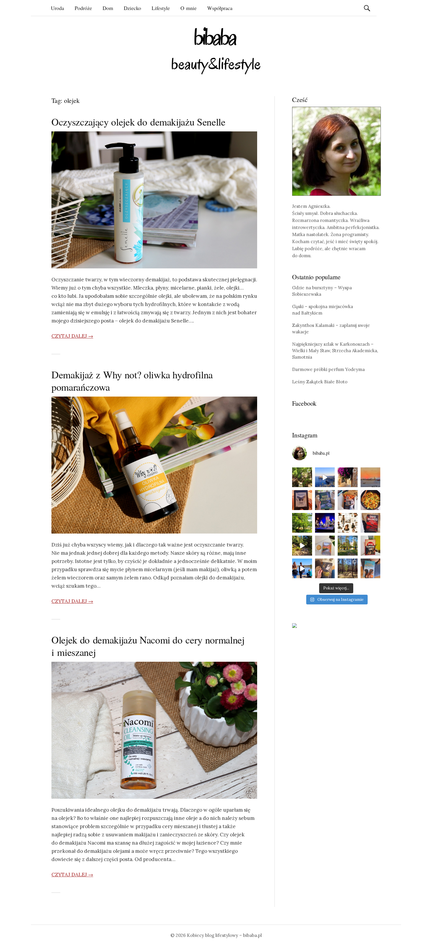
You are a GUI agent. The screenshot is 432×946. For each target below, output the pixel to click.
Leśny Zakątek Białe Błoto (319, 382)
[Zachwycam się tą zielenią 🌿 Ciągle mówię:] (302, 523)
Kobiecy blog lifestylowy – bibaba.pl (224, 935)
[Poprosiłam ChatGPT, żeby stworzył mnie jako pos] (348, 523)
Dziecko (132, 7)
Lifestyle (161, 7)
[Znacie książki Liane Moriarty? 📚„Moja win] (371, 569)
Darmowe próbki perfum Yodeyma (328, 369)
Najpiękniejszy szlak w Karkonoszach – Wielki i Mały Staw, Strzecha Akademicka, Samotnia (335, 350)
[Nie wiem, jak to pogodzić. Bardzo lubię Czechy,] (348, 546)
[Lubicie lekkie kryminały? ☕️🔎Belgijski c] (325, 546)
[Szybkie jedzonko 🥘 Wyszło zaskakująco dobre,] (371, 500)
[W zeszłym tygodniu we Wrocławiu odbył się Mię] (325, 523)
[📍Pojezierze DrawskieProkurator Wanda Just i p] (348, 500)
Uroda (57, 7)
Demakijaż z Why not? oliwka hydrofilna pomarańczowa (132, 381)
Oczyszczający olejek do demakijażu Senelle (138, 121)
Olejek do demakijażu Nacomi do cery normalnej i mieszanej (148, 646)
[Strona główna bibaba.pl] (216, 50)
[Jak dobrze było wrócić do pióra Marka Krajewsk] (325, 500)
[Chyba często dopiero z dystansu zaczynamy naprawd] (302, 569)
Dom (108, 7)
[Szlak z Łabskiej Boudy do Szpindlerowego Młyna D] (302, 546)
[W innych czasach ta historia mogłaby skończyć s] (325, 569)
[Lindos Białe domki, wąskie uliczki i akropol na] (348, 477)
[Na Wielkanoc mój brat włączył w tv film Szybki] (348, 569)
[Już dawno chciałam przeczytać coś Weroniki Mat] (302, 500)
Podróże (83, 7)
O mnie (188, 7)
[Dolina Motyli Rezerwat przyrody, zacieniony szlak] (302, 477)
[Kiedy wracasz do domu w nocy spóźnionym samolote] (371, 477)
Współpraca (219, 7)
